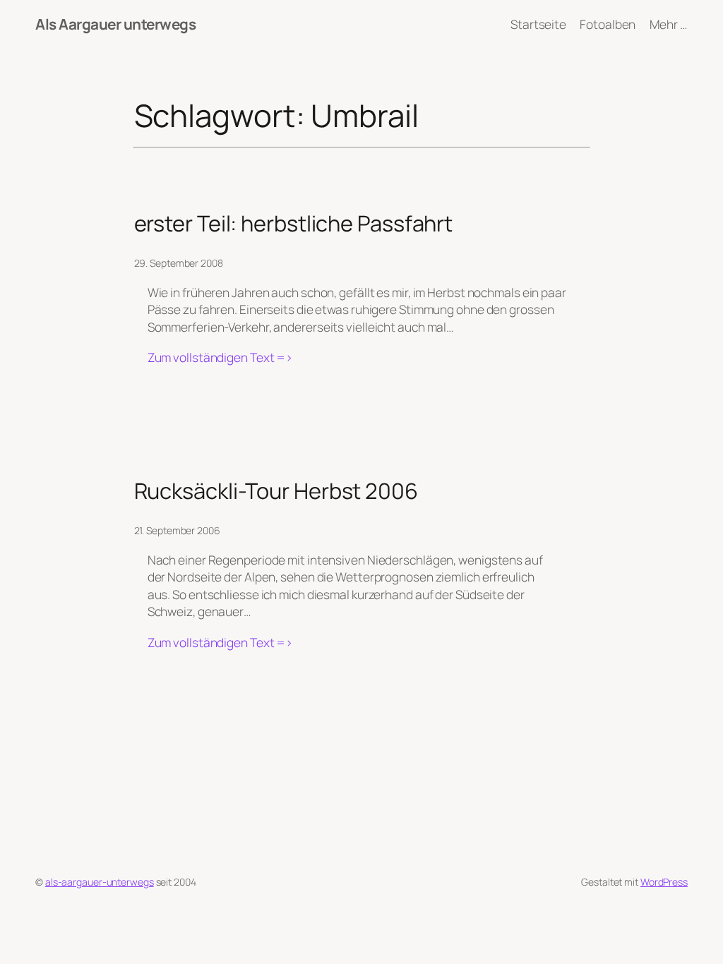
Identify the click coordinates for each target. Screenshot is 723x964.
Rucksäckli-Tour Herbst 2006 (276, 490)
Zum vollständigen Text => (221, 357)
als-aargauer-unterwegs (99, 881)
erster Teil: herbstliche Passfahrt (293, 223)
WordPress (664, 881)
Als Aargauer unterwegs (115, 24)
